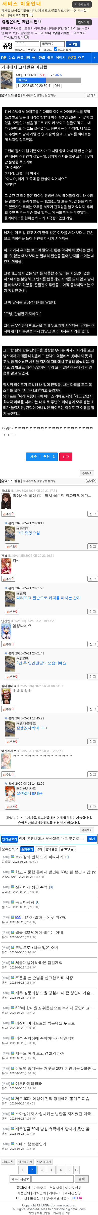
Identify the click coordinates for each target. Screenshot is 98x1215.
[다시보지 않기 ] (20, 15)
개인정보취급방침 (39, 1212)
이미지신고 (73, 1188)
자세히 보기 (82, 4)
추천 (46, 457)
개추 (33, 457)
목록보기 (86, 473)
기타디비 (55, 1193)
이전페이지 (25, 1161)
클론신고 (36, 1198)
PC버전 (21, 1198)
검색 (81, 1179)
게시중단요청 (61, 1212)
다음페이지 (44, 1161)
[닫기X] (91, 95)
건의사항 (55, 1188)
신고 (66, 457)
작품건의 (23, 1193)
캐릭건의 (39, 1193)
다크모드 (46, 49)
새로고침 (7, 1161)
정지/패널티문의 (58, 1198)
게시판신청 (73, 1193)
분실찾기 (32, 49)
